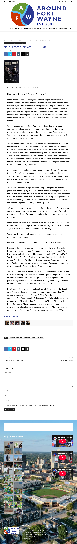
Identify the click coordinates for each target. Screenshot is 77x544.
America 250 (27, 28)
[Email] (23, 54)
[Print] (27, 54)
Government (52, 28)
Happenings (31, 40)
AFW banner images (67, 360)
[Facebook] (53, 1)
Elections (43, 28)
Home (11, 28)
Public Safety (62, 28)
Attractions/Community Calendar (17, 40)
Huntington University (29, 337)
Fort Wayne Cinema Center (15, 337)
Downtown (35, 28)
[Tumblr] (65, 1)
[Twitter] (68, 1)
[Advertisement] (38, 35)
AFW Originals (19, 28)
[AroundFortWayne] (38, 14)
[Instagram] (56, 1)
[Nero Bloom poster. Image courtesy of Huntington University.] (38, 71)
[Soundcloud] (62, 1)
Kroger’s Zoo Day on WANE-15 (13, 360)
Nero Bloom (40, 337)
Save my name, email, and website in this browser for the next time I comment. (30, 405)
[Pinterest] (59, 1)
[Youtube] (71, 1)
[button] (71, 29)
